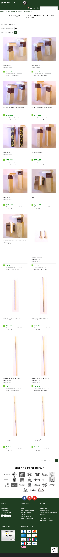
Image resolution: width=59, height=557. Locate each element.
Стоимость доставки (6, 512)
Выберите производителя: (7, 28)
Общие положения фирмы (27, 510)
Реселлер (23, 514)
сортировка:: (4, 24)
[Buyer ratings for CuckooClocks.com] (8, 536)
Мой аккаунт (4, 514)
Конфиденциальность (26, 516)
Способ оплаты (5, 510)
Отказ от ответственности (27, 518)
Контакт (43, 503)
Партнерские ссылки (26, 512)
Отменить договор (6, 516)
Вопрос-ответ (4, 508)
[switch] (54, 551)
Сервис (4, 503)
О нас (22, 508)
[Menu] (57, 548)
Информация (26, 503)
